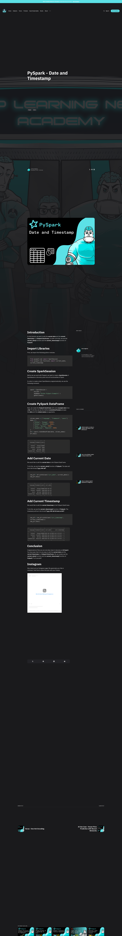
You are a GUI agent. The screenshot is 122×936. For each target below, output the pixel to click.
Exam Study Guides (34, 11)
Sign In (107, 11)
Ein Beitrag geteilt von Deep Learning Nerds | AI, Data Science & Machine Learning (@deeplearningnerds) (49, 610)
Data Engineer (35, 168)
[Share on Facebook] (91, 169)
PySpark (29, 109)
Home (9, 11)
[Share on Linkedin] (94, 169)
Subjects (15, 11)
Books (41, 11)
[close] (120, 2)
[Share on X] (89, 169)
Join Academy (115, 11)
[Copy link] (64, 661)
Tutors (20, 11)
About (46, 11)
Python (34, 109)
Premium (26, 11)
